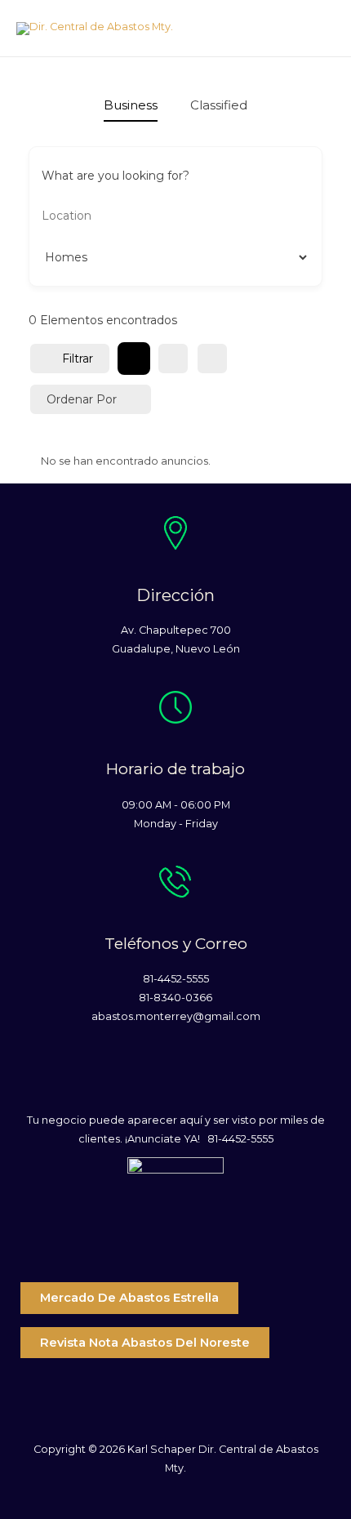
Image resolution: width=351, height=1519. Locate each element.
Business (131, 105)
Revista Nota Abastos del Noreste (145, 1342)
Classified (218, 105)
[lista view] (173, 358)
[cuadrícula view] (134, 358)
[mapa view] (212, 358)
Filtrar (77, 358)
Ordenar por (82, 399)
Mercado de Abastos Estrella (129, 1297)
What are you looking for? (115, 175)
